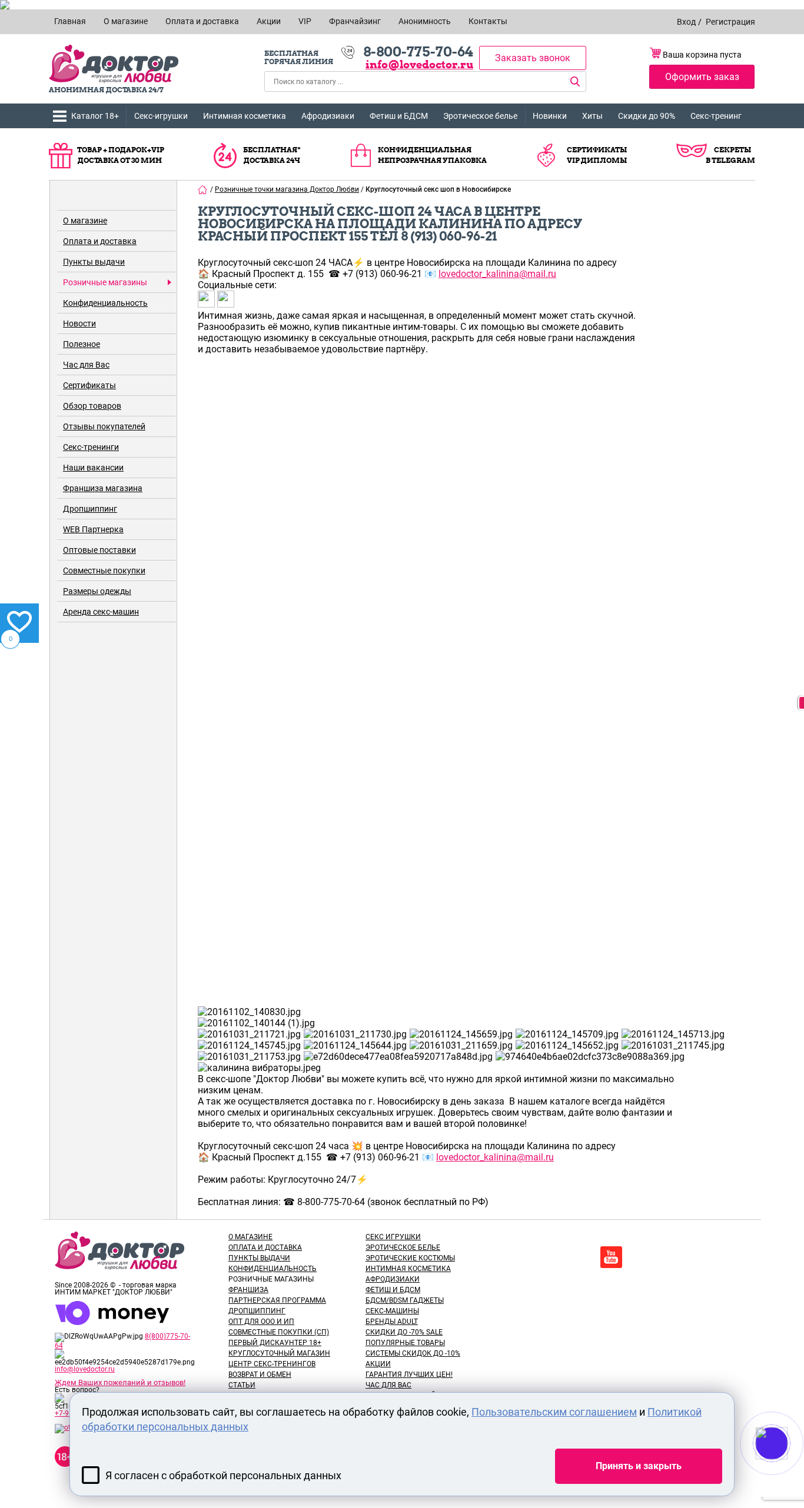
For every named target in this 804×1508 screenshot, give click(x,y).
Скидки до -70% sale (404, 1332)
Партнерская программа (277, 1300)
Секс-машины (392, 1311)
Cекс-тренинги (91, 447)
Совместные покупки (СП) (278, 1332)
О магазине (85, 220)
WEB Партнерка (93, 529)
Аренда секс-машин (101, 611)
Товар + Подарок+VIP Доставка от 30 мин (120, 155)
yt (611, 1257)
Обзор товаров (92, 406)
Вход (686, 21)
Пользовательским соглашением (554, 1412)
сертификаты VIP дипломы (597, 155)
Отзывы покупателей (104, 426)
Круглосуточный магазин (279, 1353)
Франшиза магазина (102, 488)
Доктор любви (113, 64)
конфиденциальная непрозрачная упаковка (432, 155)
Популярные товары (405, 1343)
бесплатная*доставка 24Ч (272, 155)
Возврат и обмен (259, 1374)
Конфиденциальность (105, 303)
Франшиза (248, 1290)
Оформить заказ (702, 76)
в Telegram (730, 160)
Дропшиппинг (90, 508)
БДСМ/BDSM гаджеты (405, 1300)
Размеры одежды (97, 591)
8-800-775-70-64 (418, 52)
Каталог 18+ (95, 116)
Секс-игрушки (161, 116)
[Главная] (203, 189)
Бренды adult (392, 1321)
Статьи (241, 1385)
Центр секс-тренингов (271, 1364)
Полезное (81, 344)
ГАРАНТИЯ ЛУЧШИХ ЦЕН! (409, 1374)
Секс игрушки (393, 1237)
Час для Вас (86, 364)
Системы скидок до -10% (413, 1353)
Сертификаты (89, 385)
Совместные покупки (104, 570)
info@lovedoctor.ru (419, 64)
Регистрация (730, 21)
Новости (79, 323)
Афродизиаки (327, 116)
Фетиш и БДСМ (399, 116)
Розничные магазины (105, 282)
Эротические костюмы (410, 1258)
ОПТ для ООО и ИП (261, 1321)
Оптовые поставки (99, 550)
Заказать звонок (532, 58)
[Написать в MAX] (788, 1466)
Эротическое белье (480, 116)
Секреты (732, 149)
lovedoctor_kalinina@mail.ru (497, 273)
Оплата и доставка (100, 241)
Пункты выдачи (94, 261)
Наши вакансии (93, 467)
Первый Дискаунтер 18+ (274, 1343)
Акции (378, 1364)
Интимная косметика (244, 116)
